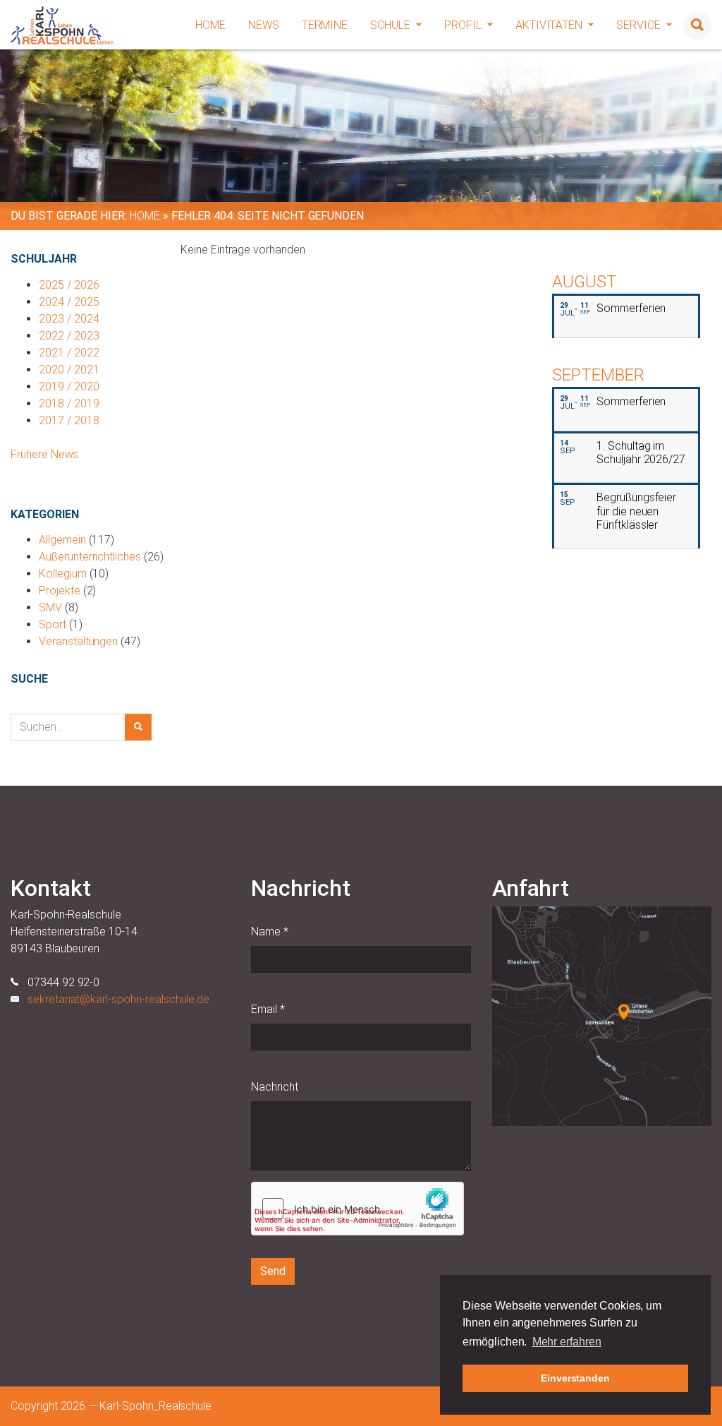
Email (268, 1009)
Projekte (59, 590)
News (263, 25)
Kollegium (63, 573)
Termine (325, 25)
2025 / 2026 (69, 285)
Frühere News (44, 454)
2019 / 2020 (69, 386)
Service (639, 25)
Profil (464, 25)
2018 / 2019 (69, 403)
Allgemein (62, 539)
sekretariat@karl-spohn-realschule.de (118, 999)
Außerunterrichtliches (90, 556)
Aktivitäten (550, 25)
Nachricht (274, 1087)
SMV (50, 607)
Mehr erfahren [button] (566, 1342)
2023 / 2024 (69, 318)
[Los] (138, 727)
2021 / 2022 (69, 352)
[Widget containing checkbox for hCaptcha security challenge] (357, 1208)
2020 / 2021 (69, 369)
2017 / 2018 (69, 420)
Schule (391, 25)
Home (210, 25)
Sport (52, 624)
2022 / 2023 (69, 335)
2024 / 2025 (69, 301)
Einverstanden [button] (575, 1378)
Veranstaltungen (78, 641)
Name (269, 931)
